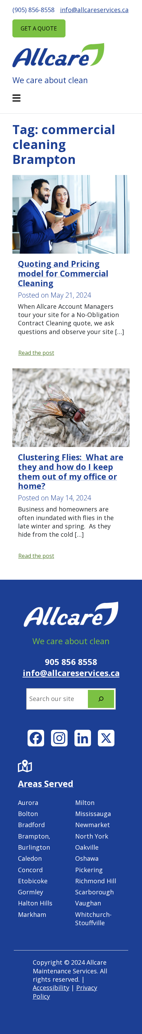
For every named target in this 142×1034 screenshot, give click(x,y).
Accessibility (51, 987)
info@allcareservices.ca (94, 10)
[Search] (101, 699)
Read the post (36, 353)
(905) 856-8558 (33, 10)
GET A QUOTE (39, 28)
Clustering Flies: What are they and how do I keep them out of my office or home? (70, 472)
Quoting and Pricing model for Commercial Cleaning (63, 273)
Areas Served (45, 783)
